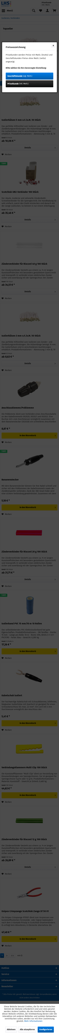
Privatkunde (17, 84)
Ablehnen (11, 1029)
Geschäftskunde (19, 76)
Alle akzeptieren (27, 1029)
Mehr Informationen (33, 1021)
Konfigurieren (45, 1029)
